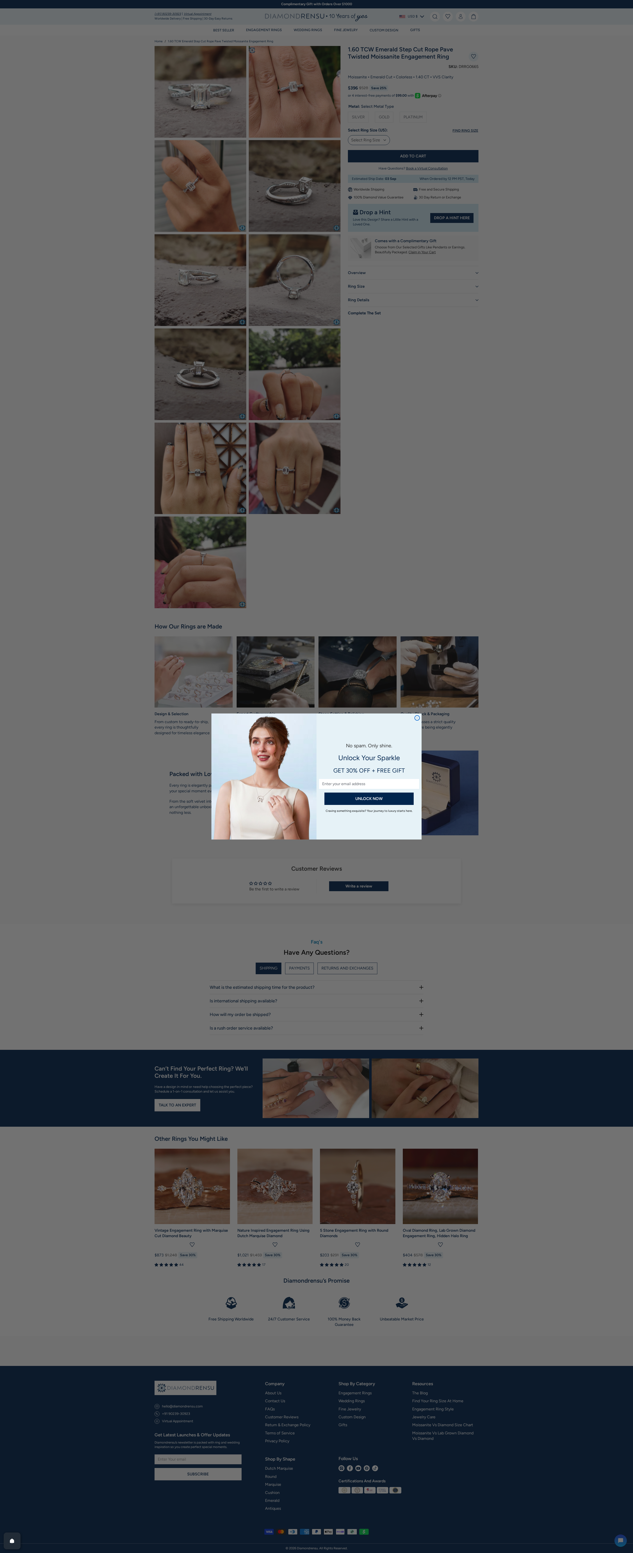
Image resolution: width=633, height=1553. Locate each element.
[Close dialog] (417, 717)
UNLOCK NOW (369, 798)
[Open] (12, 1540)
